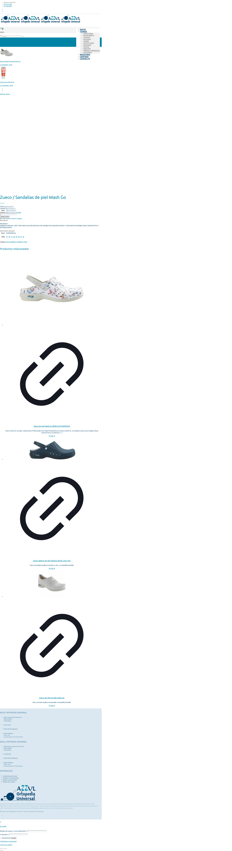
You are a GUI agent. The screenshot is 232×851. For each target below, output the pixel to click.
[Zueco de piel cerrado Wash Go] (52, 583)
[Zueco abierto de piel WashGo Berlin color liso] (52, 448)
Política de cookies (9, 782)
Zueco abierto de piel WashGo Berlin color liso (52, 561)
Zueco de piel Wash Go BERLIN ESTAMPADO (52, 426)
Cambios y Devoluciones (11, 778)
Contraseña (4, 834)
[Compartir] (4, 848)
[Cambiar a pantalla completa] (2, 848)
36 (9, 237)
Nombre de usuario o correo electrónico (13, 831)
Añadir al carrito (5, 216)
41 (21, 237)
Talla (1, 206)
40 (18, 237)
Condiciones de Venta (10, 776)
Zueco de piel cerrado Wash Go (51, 698)
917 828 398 (8, 6)
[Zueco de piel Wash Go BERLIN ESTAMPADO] (52, 289)
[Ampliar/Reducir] (0, 848)
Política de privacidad (10, 780)
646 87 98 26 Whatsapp (11, 729)
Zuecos (19, 218)
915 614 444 (8, 4)
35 (7, 237)
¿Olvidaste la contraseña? (8, 841)
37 (11, 237)
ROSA (25, 242)
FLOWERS (19, 242)
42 (23, 237)
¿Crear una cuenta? (6, 845)
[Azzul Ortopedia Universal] (40, 23)
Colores (2, 208)
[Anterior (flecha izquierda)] (0, 850)
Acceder (13, 838)
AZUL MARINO (11, 242)
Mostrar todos (5, 94)
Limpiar (18, 212)
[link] (22, 36)
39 (16, 237)
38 (14, 237)
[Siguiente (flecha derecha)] (2, 850)
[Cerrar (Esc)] (6, 848)
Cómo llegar (7, 720)
